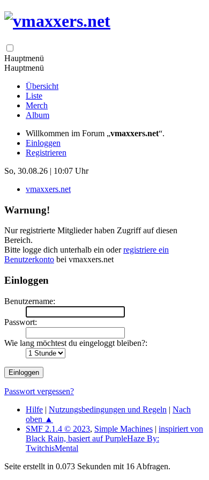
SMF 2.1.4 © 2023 (58, 428)
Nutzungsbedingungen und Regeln (108, 409)
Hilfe (34, 409)
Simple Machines (123, 428)
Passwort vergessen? (39, 391)
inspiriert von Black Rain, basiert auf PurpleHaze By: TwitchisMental (114, 438)
